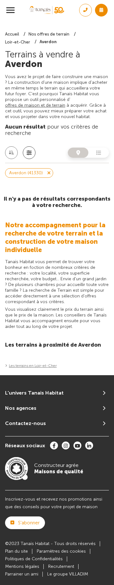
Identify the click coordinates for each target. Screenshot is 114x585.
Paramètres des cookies (61, 551)
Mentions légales (22, 566)
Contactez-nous (25, 423)
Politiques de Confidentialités (34, 559)
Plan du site (16, 551)
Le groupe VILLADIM (67, 574)
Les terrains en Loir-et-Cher (33, 365)
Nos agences (20, 408)
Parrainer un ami (21, 574)
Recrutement (61, 566)
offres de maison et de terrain (35, 105)
